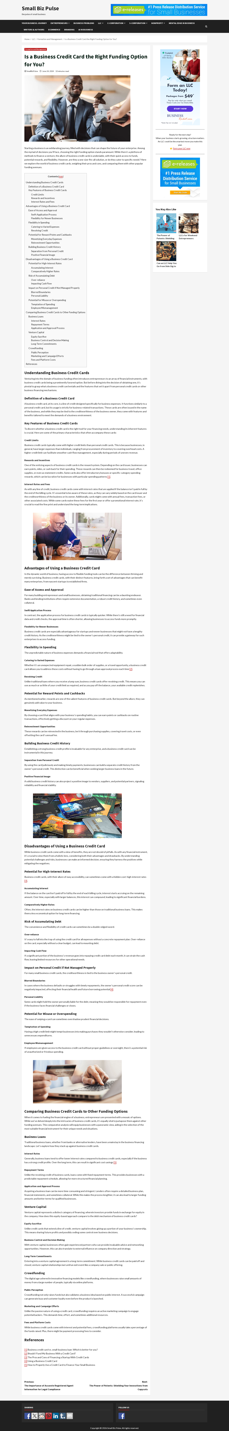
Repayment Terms (40, 324)
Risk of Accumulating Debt (41, 275)
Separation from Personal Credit (47, 251)
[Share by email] (70, 1416)
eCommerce (54, 29)
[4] (111, 989)
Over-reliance (38, 280)
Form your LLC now (181, 148)
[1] (108, 476)
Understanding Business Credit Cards (44, 182)
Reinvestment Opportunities (45, 242)
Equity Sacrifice (38, 336)
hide (61, 176)
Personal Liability (39, 295)
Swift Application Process (44, 214)
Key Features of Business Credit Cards (47, 190)
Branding (69, 29)
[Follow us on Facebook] (121, 1416)
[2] (130, 669)
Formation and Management (35, 49)
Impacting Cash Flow (41, 283)
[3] (25, 880)
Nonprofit (157, 23)
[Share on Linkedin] (55, 1416)
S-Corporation (137, 23)
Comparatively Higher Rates (45, 271)
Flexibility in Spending (39, 222)
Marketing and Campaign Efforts (47, 356)
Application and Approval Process (48, 328)
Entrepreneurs (59, 23)
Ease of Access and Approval (42, 210)
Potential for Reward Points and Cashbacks (50, 234)
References (31, 364)
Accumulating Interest (42, 267)
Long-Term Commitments (44, 343)
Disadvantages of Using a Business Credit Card (49, 259)
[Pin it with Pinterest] (48, 1416)
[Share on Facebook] (27, 1416)
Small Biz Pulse (40, 8)
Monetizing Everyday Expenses (46, 239)
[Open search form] (206, 26)
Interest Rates (38, 320)
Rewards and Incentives (43, 198)
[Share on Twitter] (34, 1416)
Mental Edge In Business (182, 23)
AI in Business (85, 29)
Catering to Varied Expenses (45, 226)
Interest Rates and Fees (42, 201)
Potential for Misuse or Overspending (47, 300)
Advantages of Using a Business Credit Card (48, 206)
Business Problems (84, 23)
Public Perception (40, 352)
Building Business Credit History (44, 247)
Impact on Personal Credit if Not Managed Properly (54, 287)
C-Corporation (115, 23)
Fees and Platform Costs (43, 359)
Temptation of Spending (43, 304)
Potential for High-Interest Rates (45, 263)
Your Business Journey (34, 23)
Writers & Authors (34, 29)
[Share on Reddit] (41, 1416)
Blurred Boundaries (40, 292)
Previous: (48, 1385)
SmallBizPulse (32, 71)
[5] (115, 1162)
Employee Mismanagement (44, 308)
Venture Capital (36, 332)
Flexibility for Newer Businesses (47, 218)
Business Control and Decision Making (50, 340)
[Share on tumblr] (63, 1416)
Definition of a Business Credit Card (46, 186)
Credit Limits (37, 194)
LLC (99, 23)
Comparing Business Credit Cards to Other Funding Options (55, 312)
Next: (118, 1385)
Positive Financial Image (43, 254)
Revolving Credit (39, 230)
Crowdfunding (35, 348)
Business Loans (35, 316)
